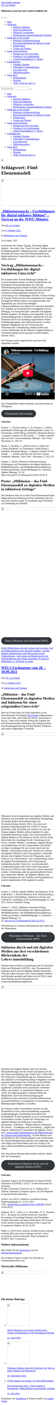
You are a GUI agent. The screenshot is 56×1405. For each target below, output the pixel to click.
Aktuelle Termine (21, 64)
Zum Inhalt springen (10, 2)
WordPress (21, 1398)
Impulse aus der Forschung (26, 54)
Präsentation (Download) (18, 413)
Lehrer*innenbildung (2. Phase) (28, 59)
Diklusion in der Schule (18, 38)
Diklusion (11, 24)
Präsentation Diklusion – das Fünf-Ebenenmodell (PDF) (28, 937)
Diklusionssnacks (21, 72)
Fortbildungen (13, 62)
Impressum (25, 1250)
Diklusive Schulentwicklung (26, 40)
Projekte (17, 80)
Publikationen (19, 78)
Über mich (12, 75)
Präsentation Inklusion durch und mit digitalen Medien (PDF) (28, 1165)
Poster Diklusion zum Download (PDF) (26, 640)
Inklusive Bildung (21, 27)
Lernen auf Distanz (22, 48)
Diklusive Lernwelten (23, 32)
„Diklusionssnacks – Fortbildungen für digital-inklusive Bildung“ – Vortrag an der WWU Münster (28, 215)
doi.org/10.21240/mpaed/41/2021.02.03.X (25, 920)
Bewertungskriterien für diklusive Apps (31, 43)
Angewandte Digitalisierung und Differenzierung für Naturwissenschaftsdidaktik (27, 1134)
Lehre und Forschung (17, 51)
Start (9, 22)
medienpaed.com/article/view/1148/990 (25, 1204)
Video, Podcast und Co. (24, 83)
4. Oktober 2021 (13, 230)
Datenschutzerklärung (11, 1253)
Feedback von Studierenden (26, 56)
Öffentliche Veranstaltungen (26, 67)
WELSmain (33, 715)
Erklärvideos (19, 46)
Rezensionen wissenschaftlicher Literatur (32, 35)
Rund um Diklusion (22, 30)
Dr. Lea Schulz (8, 5)
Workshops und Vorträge (15, 235)
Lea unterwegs (20, 70)
